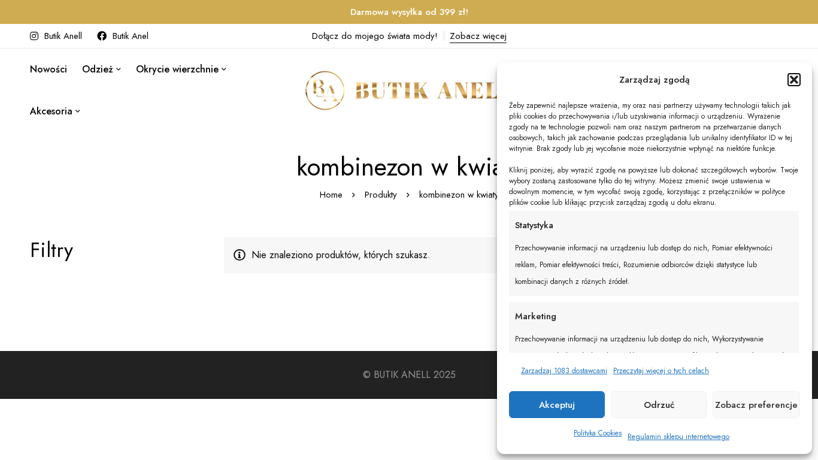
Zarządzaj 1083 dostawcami (564, 370)
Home (331, 194)
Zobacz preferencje (756, 404)
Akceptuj (557, 404)
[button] (794, 80)
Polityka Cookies (598, 433)
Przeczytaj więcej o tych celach (661, 370)
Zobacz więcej (478, 36)
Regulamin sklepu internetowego (678, 436)
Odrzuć (659, 404)
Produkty (381, 194)
